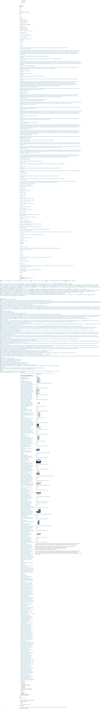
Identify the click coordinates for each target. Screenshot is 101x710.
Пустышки (27, 221)
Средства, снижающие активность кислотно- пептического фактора (64, 53)
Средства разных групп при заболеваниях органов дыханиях (69, 146)
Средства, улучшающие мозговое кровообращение (66, 126)
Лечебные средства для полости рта (38, 182)
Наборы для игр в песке (35, 214)
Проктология (22, 114)
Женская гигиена (23, 162)
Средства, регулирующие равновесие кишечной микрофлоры (42, 53)
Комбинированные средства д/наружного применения (29, 81)
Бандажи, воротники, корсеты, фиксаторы (27, 248)
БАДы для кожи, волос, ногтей (25, 201)
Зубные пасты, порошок (34, 181)
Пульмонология (22, 144)
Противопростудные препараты (25, 136)
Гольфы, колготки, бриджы (24, 261)
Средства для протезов (73, 181)
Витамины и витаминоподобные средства (47, 68)
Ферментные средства (27, 52)
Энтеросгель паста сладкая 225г (41, 537)
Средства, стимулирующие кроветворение (27, 76)
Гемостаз (21, 77)
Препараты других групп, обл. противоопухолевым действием (51, 107)
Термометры (22, 236)
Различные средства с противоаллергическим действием (44, 47)
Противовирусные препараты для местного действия (29, 82)
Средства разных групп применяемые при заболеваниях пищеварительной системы (46, 51)
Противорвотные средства (30, 50)
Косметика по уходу (23, 265)
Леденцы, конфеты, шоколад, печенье (26, 30)
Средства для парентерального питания (27, 88)
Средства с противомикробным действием (70, 81)
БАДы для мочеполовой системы (25, 206)
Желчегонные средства (53, 50)
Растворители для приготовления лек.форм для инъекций (30, 103)
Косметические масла (40, 170)
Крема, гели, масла (38, 226)
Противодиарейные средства (27, 51)
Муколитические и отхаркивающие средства (27, 147)
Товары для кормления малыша (25, 222)
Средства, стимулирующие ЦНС (51, 126)
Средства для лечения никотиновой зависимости (53, 124)
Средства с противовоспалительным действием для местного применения (49, 118)
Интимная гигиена (46, 163)
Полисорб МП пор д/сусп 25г (41, 417)
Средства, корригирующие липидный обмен (27, 142)
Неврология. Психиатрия (24, 123)
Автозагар (28, 170)
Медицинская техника (23, 240)
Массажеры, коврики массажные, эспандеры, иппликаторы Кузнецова (32, 234)
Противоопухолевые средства (67, 107)
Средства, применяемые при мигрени (26, 126)
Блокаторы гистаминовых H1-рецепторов (27, 47)
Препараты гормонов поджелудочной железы (35, 113)
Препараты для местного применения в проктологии (29, 115)
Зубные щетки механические (43, 181)
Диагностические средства (24, 69)
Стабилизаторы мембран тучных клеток (61, 47)
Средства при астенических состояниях (72, 143)
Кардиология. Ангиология (24, 93)
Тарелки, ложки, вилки (27, 223)
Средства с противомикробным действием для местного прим (27, 570)
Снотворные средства (23, 124)
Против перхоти (40, 167)
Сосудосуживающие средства (33, 133)
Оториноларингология (23, 128)
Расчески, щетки (52, 231)
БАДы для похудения (23, 189)
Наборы (21, 164)
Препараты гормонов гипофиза (74, 113)
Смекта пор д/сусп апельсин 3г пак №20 (43, 452)
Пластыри (21, 255)
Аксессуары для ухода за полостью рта (51, 182)
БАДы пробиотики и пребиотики (25, 190)
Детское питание (23, 215)
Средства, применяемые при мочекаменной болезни (49, 151)
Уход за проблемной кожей (31, 178)
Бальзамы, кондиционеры (27, 167)
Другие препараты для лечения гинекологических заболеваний (31, 154)
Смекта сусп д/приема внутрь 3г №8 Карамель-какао (45, 475)
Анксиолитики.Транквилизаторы (67, 124)
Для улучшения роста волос (52, 167)
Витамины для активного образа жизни (26, 184)
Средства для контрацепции (51, 156)
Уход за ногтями (70, 170)
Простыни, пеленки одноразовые (25, 249)
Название (37, 376)
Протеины (30, 38)
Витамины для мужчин (75, 67)
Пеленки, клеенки (46, 231)
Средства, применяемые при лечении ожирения (60, 142)
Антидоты (21, 122)
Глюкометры (22, 232)
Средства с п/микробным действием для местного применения (64, 61)
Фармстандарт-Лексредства (26, 688)
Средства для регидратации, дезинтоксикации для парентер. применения (26, 496)
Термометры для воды (24, 231)
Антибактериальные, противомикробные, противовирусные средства (32, 100)
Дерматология (22, 79)
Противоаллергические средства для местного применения (39, 63)
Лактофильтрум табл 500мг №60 (41, 394)
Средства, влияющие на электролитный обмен (43, 142)
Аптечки (21, 244)
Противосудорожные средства (28, 127)
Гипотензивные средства (57, 96)
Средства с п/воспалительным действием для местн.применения (69, 62)
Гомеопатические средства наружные (54, 58)
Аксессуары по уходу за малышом (26, 230)
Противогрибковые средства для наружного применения (62, 83)
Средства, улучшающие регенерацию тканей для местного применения (37, 119)
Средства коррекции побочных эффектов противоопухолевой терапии (27, 542)
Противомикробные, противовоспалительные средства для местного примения (66, 131)
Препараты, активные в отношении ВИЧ (47, 103)
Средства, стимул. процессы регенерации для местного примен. (27, 423)
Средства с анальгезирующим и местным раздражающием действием (51, 81)
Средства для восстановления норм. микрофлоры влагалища (27, 672)
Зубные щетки (57, 231)
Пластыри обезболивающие (24, 257)
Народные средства (23, 97)
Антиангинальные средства (57, 94)
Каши (28, 217)
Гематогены (22, 39)
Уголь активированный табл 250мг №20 (43, 485)
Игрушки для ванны (23, 214)
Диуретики (25, 95)
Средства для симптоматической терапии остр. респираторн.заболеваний (48, 147)
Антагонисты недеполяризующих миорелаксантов (42, 88)
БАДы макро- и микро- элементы (25, 185)
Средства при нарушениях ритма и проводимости (64, 95)
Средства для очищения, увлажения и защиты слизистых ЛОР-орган (52, 130)
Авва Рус (23, 683)
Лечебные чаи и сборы (43, 99)
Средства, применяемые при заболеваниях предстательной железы (27, 658)
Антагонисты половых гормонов (48, 113)
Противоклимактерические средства (48, 154)
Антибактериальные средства (25, 157)
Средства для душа (53, 163)
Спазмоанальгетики (23, 73)
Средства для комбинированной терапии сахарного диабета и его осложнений (44, 111)
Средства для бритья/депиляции (37, 163)
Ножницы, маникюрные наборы (65, 231)
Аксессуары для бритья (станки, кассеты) (27, 175)
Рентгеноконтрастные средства (25, 70)
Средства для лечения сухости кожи (44, 85)
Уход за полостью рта (23, 179)
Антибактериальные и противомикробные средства (63, 103)
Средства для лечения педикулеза (26, 140)
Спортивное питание (23, 37)
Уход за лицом (22, 176)
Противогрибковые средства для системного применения (30, 102)
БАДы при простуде (23, 211)
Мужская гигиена (23, 174)
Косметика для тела (23, 170)
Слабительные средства (61, 50)
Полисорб (23, 686)
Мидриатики (22, 64)
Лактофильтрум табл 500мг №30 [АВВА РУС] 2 (44, 383)
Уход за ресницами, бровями (51, 178)
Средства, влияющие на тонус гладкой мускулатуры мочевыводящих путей (49, 150)
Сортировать (23, 377)
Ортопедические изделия (24, 246)
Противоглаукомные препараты (47, 61)
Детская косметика (23, 227)
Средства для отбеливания (53, 181)
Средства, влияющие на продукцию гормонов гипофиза (29, 112)
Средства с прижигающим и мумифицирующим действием (42, 83)
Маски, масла (34, 167)
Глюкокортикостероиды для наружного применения (29, 85)
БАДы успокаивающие (23, 208)
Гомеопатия (22, 57)
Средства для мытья (31, 229)
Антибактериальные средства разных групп (47, 102)
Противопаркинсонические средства (39, 126)
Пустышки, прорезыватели (24, 219)
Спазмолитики (29, 73)
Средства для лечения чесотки (37, 140)
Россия (22, 691)
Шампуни (21, 167)
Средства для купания (32, 231)
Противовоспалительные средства (26, 83)
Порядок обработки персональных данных (52, 707)
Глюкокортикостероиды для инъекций (68, 136)
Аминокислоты (26, 38)
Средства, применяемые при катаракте (74, 63)
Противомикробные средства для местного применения (54, 132)
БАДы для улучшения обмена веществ (26, 203)
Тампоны (25, 163)
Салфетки (21, 161)
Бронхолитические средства (24, 146)
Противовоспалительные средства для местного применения (27, 614)
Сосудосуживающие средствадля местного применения (48, 62)
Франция (23, 693)
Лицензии (23, 1)
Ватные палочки (39, 161)
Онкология (21, 105)
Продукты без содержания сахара (25, 35)
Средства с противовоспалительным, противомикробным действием (44, 84)
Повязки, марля (22, 258)
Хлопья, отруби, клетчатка (24, 33)
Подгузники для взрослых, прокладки (33, 265)
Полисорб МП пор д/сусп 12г (41, 406)
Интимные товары (23, 268)
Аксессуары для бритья (61, 163)
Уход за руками (64, 170)
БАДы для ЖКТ (22, 204)
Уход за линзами (39, 61)
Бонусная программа (63, 707)
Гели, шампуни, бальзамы (43, 175)
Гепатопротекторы (23, 50)
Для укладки (45, 167)
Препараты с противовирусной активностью (62, 102)
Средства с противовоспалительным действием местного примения (27, 675)
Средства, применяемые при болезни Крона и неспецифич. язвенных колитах (45, 52)
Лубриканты (39, 269)
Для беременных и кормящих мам (26, 224)
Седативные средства (30, 594)
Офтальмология (22, 59)
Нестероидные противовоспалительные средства (26, 623)
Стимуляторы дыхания (39, 89)
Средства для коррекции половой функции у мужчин (68, 151)
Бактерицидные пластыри (46, 257)
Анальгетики (22, 71)
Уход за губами (58, 178)
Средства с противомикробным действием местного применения (34, 156)
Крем (21, 229)
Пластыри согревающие (37, 257)
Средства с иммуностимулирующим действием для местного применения (39, 131)
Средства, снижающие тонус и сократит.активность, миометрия (66, 154)
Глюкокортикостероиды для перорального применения (40, 136)
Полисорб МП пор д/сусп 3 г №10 (41, 429)
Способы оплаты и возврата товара (38, 707)
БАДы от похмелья (23, 193)
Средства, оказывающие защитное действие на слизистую (26, 395)
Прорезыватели (22, 221)
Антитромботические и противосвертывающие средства (29, 78)
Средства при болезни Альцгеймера (41, 125)
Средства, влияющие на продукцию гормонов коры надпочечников (69, 111)
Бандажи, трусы (27, 226)
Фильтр (26, 377)
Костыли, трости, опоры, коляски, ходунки (56, 265)
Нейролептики (76, 125)
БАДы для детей (22, 187)
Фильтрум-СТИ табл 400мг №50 (41, 502)
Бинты (21, 252)
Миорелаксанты (50, 125)
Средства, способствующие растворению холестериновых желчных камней (26, 401)
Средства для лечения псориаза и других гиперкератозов (66, 84)
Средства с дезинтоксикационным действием (31, 122)
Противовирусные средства (24, 63)
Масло (26, 229)
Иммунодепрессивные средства (32, 56)
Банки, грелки (22, 250)
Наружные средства (23, 92)
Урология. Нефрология (24, 148)
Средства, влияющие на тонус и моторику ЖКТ (27, 390)
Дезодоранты (29, 163)
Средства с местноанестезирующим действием (58, 63)
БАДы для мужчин (23, 196)
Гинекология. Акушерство (24, 153)
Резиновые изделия (23, 270)
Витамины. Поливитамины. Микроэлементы (27, 65)
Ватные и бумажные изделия (25, 159)
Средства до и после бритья (53, 175)
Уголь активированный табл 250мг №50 (43, 496)
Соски (37, 223)
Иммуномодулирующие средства (43, 56)
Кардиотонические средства (32, 95)
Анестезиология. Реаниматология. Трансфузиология (29, 86)
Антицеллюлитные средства (57, 170)
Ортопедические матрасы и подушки (40, 248)
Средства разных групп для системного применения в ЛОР (27, 601)
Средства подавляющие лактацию (62, 156)
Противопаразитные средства (25, 138)
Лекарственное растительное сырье (33, 99)
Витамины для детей (58, 67)
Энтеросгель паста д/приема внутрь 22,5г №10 (44, 514)
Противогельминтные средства (48, 140)
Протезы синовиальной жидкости (56, 136)
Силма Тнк (23, 687)
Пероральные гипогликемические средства (61, 113)
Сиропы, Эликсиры (23, 99)
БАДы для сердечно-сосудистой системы (27, 198)
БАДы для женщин (23, 192)
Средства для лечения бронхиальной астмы (51, 146)
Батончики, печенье (23, 217)
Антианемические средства (39, 76)
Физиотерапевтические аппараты (25, 237)
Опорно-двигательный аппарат (25, 90)
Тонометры (22, 242)
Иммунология (22, 54)
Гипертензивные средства (25, 506)
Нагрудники (33, 223)
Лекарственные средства (32, 373)
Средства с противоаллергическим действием (27, 478)
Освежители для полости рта (25, 181)
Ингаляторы (22, 239)
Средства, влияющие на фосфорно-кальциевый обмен (35, 143)
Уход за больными (23, 263)
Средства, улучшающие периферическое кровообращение (43, 96)
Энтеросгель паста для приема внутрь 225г (43, 525)
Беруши (21, 272)
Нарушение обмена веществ (25, 141)
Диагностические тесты (24, 259)
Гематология (22, 74)
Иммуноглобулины (23, 56)
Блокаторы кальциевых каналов (25, 94)
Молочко (23, 229)
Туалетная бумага (26, 161)
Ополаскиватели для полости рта (25, 182)
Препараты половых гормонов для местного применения (48, 155)
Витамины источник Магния (35, 68)
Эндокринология (22, 109)
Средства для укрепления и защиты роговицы (28, 61)
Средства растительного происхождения (27, 107)
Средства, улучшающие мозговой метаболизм (28, 104)
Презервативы (22, 269)
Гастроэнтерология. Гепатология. (25, 48)
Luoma (21, 262)
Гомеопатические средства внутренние (26, 58)
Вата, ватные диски (33, 161)
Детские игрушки (22, 212)
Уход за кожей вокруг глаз (40, 178)
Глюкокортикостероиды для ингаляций (36, 146)
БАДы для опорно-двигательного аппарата (27, 200)
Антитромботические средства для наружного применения (49, 78)
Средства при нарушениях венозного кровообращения (46, 95)
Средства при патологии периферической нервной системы (63, 125)
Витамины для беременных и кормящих (27, 67)
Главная (21, 373)
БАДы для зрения (23, 195)
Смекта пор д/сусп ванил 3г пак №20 (42, 464)
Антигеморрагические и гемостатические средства (68, 78)
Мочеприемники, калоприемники (25, 266)
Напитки (21, 42)
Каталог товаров (25, 373)
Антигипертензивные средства (68, 94)
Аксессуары (31, 221)
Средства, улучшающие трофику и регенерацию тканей (64, 82)
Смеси (32, 217)
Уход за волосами (23, 166)
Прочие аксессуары (39, 231)
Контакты (23, 2)
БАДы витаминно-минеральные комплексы (27, 183)
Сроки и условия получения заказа (26, 707)
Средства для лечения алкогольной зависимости (36, 124)
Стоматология (22, 116)
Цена (37, 375)
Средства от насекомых (48, 170)
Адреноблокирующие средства (36, 94)
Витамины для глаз (37, 67)
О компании (24, 0)
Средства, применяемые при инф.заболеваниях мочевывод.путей (27, 663)
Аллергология (22, 46)
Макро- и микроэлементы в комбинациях (48, 67)
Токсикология (22, 120)
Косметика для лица (23, 178)
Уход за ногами (33, 170)
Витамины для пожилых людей (25, 68)
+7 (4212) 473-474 (23, 698)
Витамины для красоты (67, 67)
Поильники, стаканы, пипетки (68, 265)
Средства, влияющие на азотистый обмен (70, 150)
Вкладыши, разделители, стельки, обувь (54, 248)
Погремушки (29, 214)
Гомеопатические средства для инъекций (41, 58)
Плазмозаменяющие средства (64, 88)
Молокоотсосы (22, 226)
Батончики (21, 38)
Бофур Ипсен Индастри (25, 684)
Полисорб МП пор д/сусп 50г (41, 441)
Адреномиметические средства (47, 94)
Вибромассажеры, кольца (29, 269)
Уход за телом (22, 169)
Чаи (20, 44)
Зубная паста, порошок (45, 229)
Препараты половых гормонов (25, 111)
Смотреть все (2, 298)
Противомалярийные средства (76, 102)
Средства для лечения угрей (55, 85)
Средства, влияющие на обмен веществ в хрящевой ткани (55, 143)
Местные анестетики (55, 88)
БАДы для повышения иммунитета (26, 209)
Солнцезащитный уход (24, 172)
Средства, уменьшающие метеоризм (42, 50)
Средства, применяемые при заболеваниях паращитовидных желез (51, 112)
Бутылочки (21, 223)
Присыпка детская (38, 229)
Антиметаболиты (37, 107)
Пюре (30, 217)
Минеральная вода (23, 32)
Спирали (35, 269)
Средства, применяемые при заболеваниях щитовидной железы (27, 555)
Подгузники (22, 218)
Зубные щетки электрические (63, 181)
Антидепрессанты (31, 125)
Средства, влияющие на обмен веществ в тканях (26, 635)
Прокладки (21, 163)
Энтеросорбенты (62, 52)
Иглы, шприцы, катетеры (44, 265)
